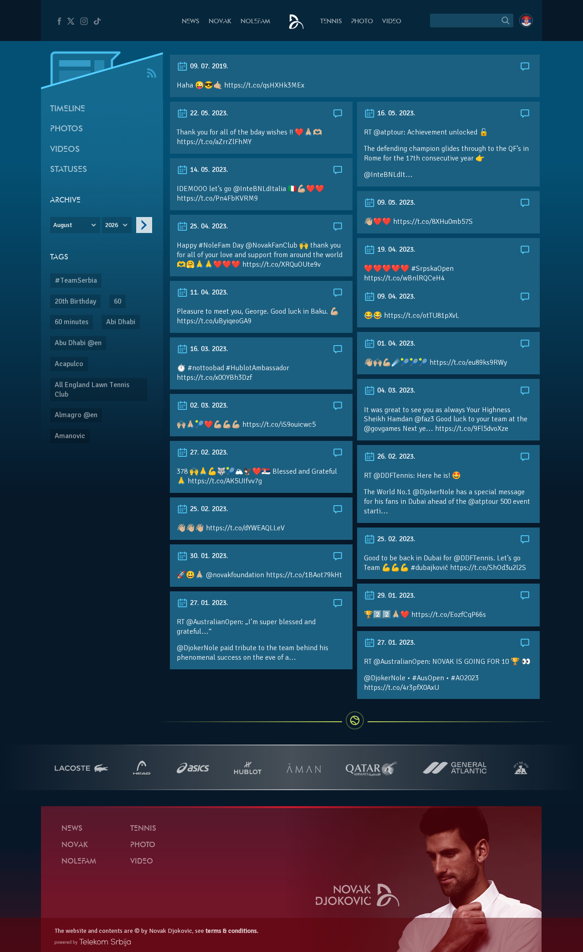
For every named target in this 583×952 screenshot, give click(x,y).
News (190, 21)
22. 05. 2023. (208, 113)
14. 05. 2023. (208, 169)
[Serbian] (526, 20)
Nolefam (255, 21)
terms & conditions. (231, 931)
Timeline (67, 109)
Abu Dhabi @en (78, 342)
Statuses (68, 170)
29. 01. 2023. (395, 595)
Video (391, 21)
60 (117, 301)
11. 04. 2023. (208, 292)
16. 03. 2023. (208, 348)
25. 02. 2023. (208, 508)
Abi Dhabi (120, 321)
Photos (66, 129)
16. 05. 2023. (395, 113)
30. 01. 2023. (208, 555)
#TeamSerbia (76, 280)
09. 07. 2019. (208, 66)
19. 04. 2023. (395, 249)
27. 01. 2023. (208, 602)
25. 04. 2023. (208, 226)
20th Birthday (75, 301)
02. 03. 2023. (208, 405)
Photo (362, 21)
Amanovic (70, 435)
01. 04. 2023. (395, 343)
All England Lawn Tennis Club (92, 389)
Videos (65, 149)
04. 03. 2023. (395, 390)
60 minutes (71, 321)
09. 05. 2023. (395, 202)
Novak (220, 21)
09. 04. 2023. (395, 296)
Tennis (331, 21)
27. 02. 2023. (208, 452)
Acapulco (69, 363)
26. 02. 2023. (395, 456)
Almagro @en (76, 414)
